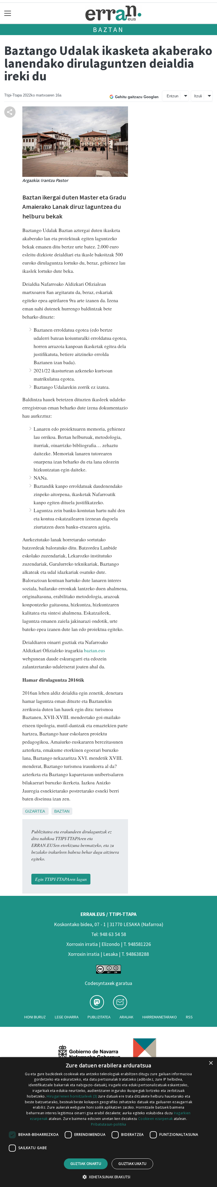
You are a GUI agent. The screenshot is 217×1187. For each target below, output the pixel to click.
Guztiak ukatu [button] (132, 1163)
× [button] (211, 1063)
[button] (108, 1176)
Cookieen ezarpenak (155, 1118)
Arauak (126, 1016)
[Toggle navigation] (8, 13)
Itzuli (198, 96)
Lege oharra (67, 1016)
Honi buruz (35, 1016)
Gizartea (35, 811)
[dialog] (108, 1122)
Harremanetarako (159, 1016)
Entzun (172, 96)
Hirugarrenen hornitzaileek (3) (72, 1096)
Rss (189, 1016)
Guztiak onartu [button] (85, 1163)
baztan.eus (94, 650)
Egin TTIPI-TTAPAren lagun (61, 879)
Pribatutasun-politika (108, 1124)
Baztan (108, 29)
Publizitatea (99, 1016)
